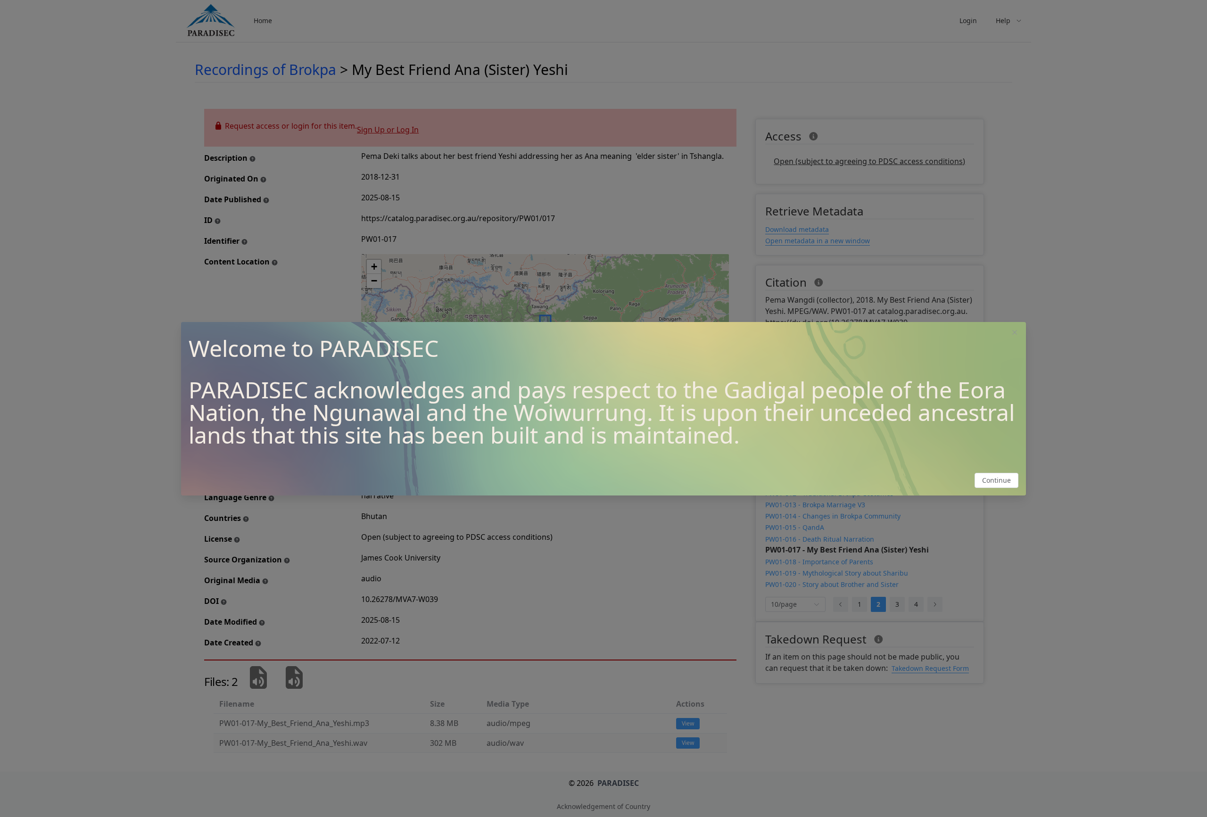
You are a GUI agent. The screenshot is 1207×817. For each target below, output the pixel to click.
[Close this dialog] (1014, 333)
